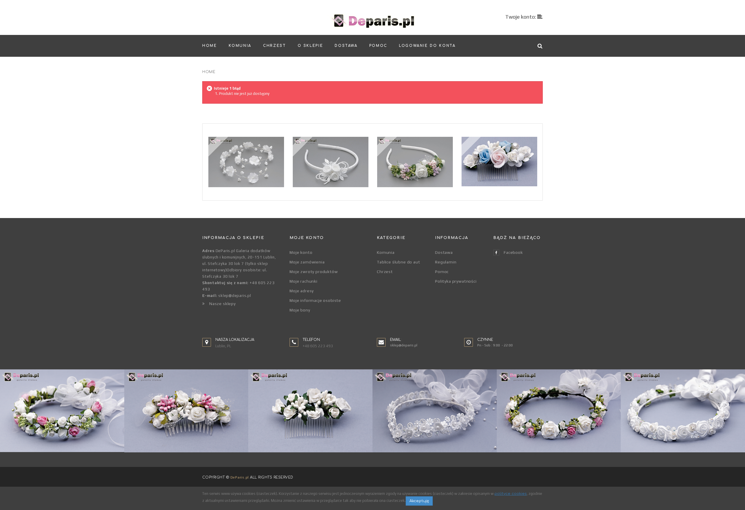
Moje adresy (302, 290)
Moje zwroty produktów (314, 271)
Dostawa (444, 252)
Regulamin (446, 262)
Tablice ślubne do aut (398, 262)
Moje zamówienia (307, 262)
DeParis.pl (239, 477)
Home (208, 72)
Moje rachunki (303, 281)
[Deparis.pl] (372, 20)
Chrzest (385, 271)
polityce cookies (510, 494)
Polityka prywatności (456, 281)
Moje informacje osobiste (315, 300)
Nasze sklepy (222, 303)
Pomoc (442, 271)
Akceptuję (419, 501)
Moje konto (301, 252)
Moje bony (300, 310)
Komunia (386, 252)
